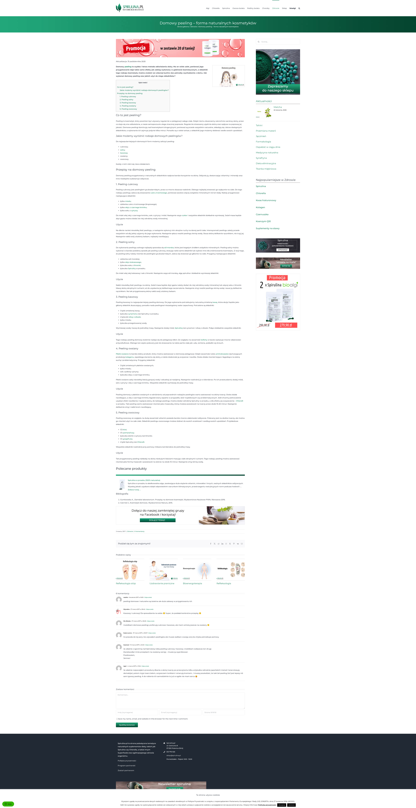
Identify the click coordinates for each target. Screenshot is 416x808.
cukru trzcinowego (158, 193)
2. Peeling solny (126, 100)
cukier (184, 215)
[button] (299, 8)
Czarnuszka (262, 214)
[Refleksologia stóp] (130, 560)
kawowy (124, 153)
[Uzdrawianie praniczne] (164, 560)
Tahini (259, 125)
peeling (128, 67)
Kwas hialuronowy (266, 200)
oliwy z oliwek (135, 317)
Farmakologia (263, 141)
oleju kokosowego (133, 262)
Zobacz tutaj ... (134, 490)
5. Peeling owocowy (128, 109)
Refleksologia (224, 583)
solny (122, 150)
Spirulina (261, 186)
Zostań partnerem (126, 770)
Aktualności (264, 101)
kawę (215, 302)
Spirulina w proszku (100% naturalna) (144, 480)
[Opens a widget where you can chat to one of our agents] (8, 804)
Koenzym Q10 (263, 221)
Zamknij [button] (291, 805)
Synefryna (261, 158)
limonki (137, 265)
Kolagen (260, 207)
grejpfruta (127, 439)
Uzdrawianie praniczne (162, 583)
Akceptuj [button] (282, 805)
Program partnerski (126, 766)
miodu (128, 201)
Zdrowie (130, 531)
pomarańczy (128, 433)
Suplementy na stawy (268, 228)
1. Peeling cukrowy (128, 97)
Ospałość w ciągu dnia (268, 147)
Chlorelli (239, 401)
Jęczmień (261, 136)
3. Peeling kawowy (128, 103)
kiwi (124, 430)
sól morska (169, 248)
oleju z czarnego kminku (136, 207)
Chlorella (261, 193)
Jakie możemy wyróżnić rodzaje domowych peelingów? (144, 90)
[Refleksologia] (231, 560)
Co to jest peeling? (125, 87)
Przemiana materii (266, 131)
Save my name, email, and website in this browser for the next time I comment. (153, 719)
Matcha (278, 107)
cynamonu (133, 314)
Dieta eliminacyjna (266, 163)
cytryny (134, 211)
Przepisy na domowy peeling (129, 93)
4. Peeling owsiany (128, 106)
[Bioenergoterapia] (197, 560)
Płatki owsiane (122, 354)
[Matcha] (263, 112)
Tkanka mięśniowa (266, 169)
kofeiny (204, 340)
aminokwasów (222, 354)
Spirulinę (179, 328)
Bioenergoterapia (192, 583)
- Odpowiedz (147, 597)
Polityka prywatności (127, 761)
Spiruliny (132, 268)
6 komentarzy (139, 531)
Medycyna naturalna (267, 152)
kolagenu (129, 357)
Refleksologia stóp (126, 583)
